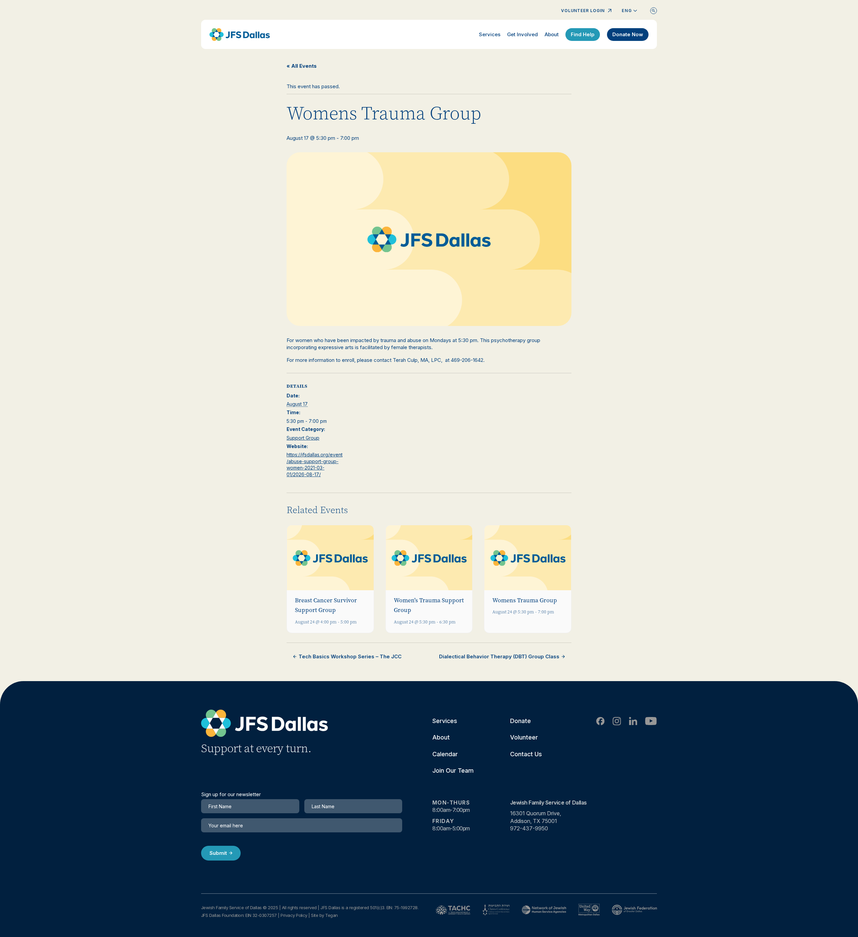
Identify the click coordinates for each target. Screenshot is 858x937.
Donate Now (627, 34)
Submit (218, 853)
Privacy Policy (294, 915)
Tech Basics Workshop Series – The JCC (350, 656)
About (552, 34)
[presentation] (330, 557)
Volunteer (524, 737)
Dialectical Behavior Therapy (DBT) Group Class (499, 656)
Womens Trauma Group (524, 600)
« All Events (302, 66)
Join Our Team (453, 770)
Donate (520, 720)
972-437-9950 (529, 828)
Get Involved (522, 34)
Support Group (303, 438)
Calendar (445, 754)
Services (489, 34)
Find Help (583, 34)
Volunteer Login (583, 10)
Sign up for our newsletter (231, 794)
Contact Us (526, 754)
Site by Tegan (324, 915)
